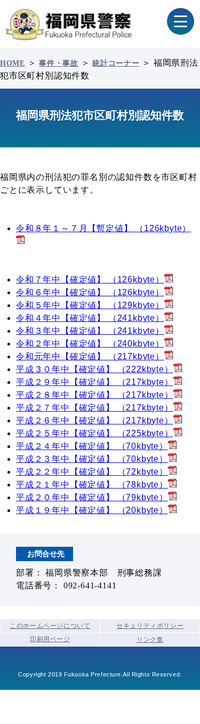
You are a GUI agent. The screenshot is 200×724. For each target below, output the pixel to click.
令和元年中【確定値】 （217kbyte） (90, 356)
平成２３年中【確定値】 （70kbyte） (92, 458)
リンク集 (150, 639)
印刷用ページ (50, 639)
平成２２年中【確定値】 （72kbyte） (92, 471)
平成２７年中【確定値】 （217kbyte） (94, 407)
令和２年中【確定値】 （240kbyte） (90, 343)
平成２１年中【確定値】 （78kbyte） (92, 484)
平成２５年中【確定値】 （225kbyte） (94, 433)
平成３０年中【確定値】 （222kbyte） (94, 369)
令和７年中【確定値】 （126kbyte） (90, 279)
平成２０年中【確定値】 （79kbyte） (92, 497)
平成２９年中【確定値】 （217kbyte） (94, 382)
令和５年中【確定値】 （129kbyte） (90, 305)
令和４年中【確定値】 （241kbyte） (90, 317)
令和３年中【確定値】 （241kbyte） (90, 330)
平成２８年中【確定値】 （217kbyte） (94, 394)
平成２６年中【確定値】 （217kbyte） (94, 420)
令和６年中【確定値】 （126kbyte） (90, 292)
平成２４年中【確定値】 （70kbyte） (92, 446)
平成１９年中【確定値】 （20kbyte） (92, 510)
